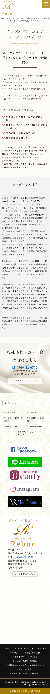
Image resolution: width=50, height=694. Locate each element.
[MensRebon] (25, 501)
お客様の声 (10, 412)
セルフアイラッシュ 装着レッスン (25, 433)
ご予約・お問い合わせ (33, 652)
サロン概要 (14, 652)
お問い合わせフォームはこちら (23, 380)
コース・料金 (22, 648)
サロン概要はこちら (23, 573)
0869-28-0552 (27, 367)
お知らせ (32, 412)
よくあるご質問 (40, 648)
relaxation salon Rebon (32, 681)
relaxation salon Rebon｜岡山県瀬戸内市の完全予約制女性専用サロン (9, 8)
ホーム (8, 648)
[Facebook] (25, 449)
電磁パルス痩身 (36, 426)
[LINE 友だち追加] (25, 462)
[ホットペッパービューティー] (25, 475)
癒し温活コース (12, 426)
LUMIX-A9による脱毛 (36, 419)
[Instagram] (25, 488)
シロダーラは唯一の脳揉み (13, 419)
